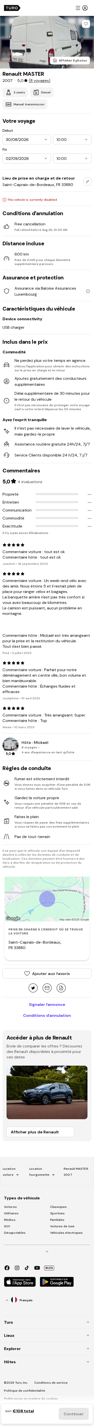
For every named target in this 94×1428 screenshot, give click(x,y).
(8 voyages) (39, 80)
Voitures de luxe (62, 1226)
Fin (5, 149)
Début (8, 130)
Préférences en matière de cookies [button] (31, 1398)
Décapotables (15, 1232)
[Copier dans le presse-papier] (61, 988)
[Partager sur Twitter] (33, 988)
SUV (7, 1226)
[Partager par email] (47, 988)
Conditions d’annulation (47, 1015)
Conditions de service (51, 1382)
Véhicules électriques (66, 1232)
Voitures (10, 1207)
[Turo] (12, 8)
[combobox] (87, 182)
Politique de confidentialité (24, 1390)
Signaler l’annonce (47, 1004)
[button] (81, 8)
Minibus (10, 1220)
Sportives (57, 1213)
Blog (49, 1267)
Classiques (58, 1207)
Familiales (57, 1220)
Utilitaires (11, 1213)
